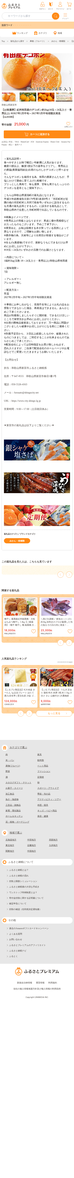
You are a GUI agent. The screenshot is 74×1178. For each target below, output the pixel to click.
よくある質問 (15, 934)
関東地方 (10, 851)
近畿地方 (31, 845)
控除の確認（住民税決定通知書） (25, 909)
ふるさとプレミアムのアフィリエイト (27, 945)
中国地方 (31, 851)
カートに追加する (40, 134)
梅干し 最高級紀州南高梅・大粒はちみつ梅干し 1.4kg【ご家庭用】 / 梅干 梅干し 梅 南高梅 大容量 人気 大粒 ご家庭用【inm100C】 (20, 625)
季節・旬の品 (43, 794)
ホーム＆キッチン (14, 816)
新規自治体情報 (24, 982)
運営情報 (40, 982)
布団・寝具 (42, 805)
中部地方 (31, 840)
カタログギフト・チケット (18, 782)
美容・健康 (42, 816)
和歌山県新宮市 (9, 105)
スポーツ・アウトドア (48, 788)
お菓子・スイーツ (14, 788)
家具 (39, 754)
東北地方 (10, 845)
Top (3, 41)
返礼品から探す (17, 41)
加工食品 (10, 794)
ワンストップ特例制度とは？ (23, 892)
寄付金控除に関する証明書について (26, 898)
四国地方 (53, 840)
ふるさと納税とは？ (19, 870)
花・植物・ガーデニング (17, 822)
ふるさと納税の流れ (19, 875)
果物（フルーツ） (38, 41)
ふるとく (13, 956)
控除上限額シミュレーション (23, 881)
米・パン (10, 760)
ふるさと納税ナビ (17, 950)
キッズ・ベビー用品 (47, 810)
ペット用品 (42, 766)
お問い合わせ (15, 939)
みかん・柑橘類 (58, 41)
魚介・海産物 (12, 799)
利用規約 (52, 982)
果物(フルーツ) (13, 766)
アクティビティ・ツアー (49, 799)
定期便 (40, 777)
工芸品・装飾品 (13, 805)
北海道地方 (11, 840)
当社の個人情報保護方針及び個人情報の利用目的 (37, 989)
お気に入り (68, 126)
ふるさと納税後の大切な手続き (24, 887)
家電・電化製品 (13, 810)
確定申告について (17, 903)
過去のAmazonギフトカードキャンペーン (29, 928)
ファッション (43, 771)
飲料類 (40, 760)
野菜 (8, 771)
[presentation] (4, 72)
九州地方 (53, 845)
